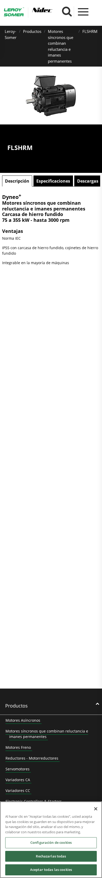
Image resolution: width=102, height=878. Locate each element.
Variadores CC (17, 790)
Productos (32, 31)
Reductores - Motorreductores (31, 758)
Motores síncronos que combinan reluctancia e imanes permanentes (46, 734)
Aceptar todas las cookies (51, 869)
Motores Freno (18, 747)
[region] (51, 839)
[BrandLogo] (14, 12)
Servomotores (17, 768)
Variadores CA (17, 779)
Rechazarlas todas (51, 856)
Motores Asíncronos (22, 720)
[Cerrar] (95, 809)
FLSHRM (90, 31)
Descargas (87, 181)
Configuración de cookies (51, 842)
